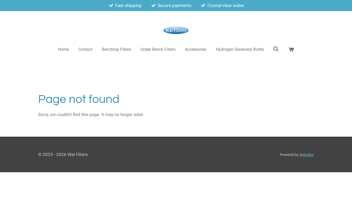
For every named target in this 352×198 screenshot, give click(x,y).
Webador (306, 155)
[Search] (276, 48)
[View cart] (291, 49)
